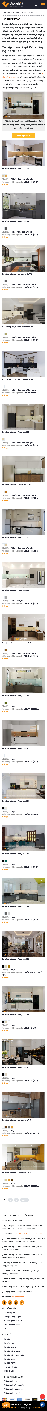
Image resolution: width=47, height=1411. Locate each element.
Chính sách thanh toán (13, 1389)
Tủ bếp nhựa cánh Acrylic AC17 (15, 748)
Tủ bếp (7, 1339)
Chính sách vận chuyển (14, 1385)
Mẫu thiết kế (15, 12)
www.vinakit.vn (9, 1407)
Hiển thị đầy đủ (23, 135)
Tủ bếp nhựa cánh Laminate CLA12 (17, 485)
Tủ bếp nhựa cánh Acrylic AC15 (15, 854)
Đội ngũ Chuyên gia (12, 1316)
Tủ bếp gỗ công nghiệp (14, 1355)
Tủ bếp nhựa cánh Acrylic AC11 (15, 1067)
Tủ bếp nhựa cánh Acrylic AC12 (15, 1014)
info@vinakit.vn (17, 1296)
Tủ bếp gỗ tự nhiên (12, 1351)
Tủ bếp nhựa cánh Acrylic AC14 (15, 906)
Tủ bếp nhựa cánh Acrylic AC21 (15, 432)
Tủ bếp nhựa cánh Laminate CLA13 (17, 274)
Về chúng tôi (9, 1312)
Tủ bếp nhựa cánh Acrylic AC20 (15, 537)
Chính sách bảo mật (12, 1381)
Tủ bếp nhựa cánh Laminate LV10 (16, 643)
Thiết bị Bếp (9, 1371)
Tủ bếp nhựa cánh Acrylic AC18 (15, 695)
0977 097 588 (36, 1233)
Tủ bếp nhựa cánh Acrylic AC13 (15, 959)
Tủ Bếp (23, 12)
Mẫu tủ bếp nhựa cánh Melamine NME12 (19, 327)
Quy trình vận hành (12, 1324)
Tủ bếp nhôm (10, 1347)
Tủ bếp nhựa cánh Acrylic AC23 (15, 168)
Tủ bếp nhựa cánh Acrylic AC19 (15, 590)
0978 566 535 (21, 1233)
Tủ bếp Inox (9, 1343)
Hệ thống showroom (13, 1320)
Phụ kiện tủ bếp (10, 1367)
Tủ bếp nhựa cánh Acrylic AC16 (15, 801)
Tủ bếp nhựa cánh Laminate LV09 (16, 1173)
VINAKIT (12, 4)
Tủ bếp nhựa (9, 1359)
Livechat (42, 1404)
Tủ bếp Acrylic (10, 1363)
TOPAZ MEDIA (37, 1407)
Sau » (24, 1200)
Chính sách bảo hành (13, 1393)
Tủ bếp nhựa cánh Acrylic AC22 (15, 221)
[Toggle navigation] (42, 4)
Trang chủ (6, 12)
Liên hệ (7, 1328)
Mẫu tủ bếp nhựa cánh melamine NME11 (19, 379)
